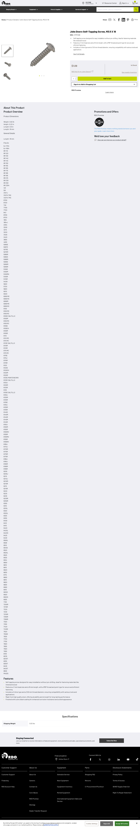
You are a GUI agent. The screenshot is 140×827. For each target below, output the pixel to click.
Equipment (33, 9)
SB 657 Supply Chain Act (121, 787)
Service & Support (80, 9)
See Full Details (78, 54)
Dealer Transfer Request (38, 811)
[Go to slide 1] (39, 75)
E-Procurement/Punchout (94, 787)
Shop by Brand (10, 9)
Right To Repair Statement (122, 793)
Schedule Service (63, 774)
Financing (5, 781)
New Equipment (63, 781)
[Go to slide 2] (41, 75)
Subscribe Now (112, 741)
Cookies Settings (91, 824)
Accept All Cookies (122, 824)
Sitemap (32, 805)
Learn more (109, 92)
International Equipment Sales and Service (69, 800)
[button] (7, 51)
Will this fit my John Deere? (81, 72)
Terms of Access (119, 781)
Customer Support (8, 774)
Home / (4, 20)
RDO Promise (34, 799)
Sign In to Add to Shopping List (85, 84)
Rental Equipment (63, 793)
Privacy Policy (117, 774)
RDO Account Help (8, 787)
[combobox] (117, 9)
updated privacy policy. (51, 825)
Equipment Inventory (64, 787)
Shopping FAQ (90, 774)
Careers (32, 781)
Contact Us (33, 787)
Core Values (33, 793)
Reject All (107, 824)
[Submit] (136, 9)
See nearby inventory (129, 72)
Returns (88, 781)
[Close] (136, 823)
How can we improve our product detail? (111, 140)
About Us (32, 774)
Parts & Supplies (56, 9)
